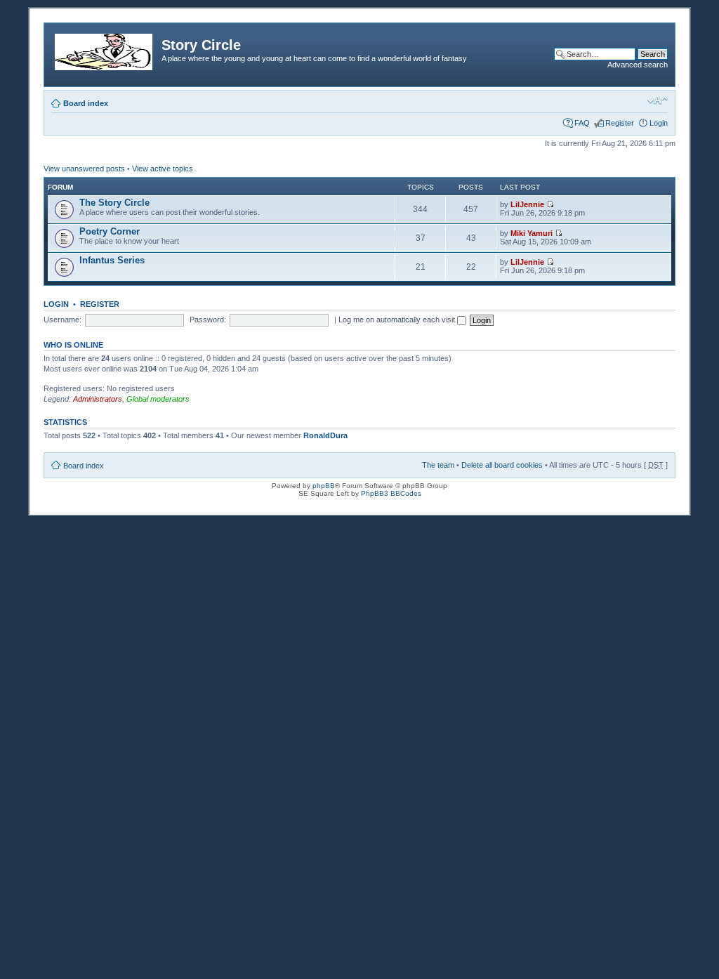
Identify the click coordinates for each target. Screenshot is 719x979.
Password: (208, 319)
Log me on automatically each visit (397, 319)
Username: (62, 319)
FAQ (582, 123)
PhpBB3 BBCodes (391, 493)
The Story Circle (114, 202)
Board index (85, 103)
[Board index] (104, 49)
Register (619, 123)
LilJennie (527, 204)
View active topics (162, 168)
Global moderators (158, 399)
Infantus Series (112, 260)
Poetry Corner (109, 231)
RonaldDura (325, 435)
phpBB (323, 486)
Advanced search (637, 64)
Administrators (97, 399)
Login (658, 123)
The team (438, 465)
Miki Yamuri (531, 233)
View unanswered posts (84, 168)
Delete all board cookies (502, 465)
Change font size (657, 100)
